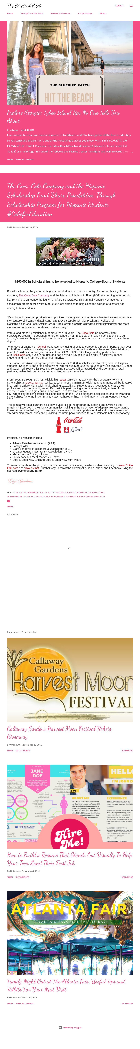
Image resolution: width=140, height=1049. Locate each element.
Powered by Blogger (71, 1027)
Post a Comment (25, 159)
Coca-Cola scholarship (50, 492)
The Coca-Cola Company (34, 295)
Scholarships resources (92, 496)
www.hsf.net (31, 468)
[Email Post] (8, 502)
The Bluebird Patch (24, 6)
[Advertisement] (70, 607)
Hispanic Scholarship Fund (90, 492)
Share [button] (10, 159)
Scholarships (40, 496)
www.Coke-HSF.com (33, 383)
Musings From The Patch (32, 13)
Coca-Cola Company (26, 492)
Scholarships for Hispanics (63, 496)
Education (69, 492)
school (42, 346)
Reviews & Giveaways (60, 13)
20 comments (23, 751)
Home (10, 13)
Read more (127, 751)
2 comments (22, 877)
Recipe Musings (85, 13)
